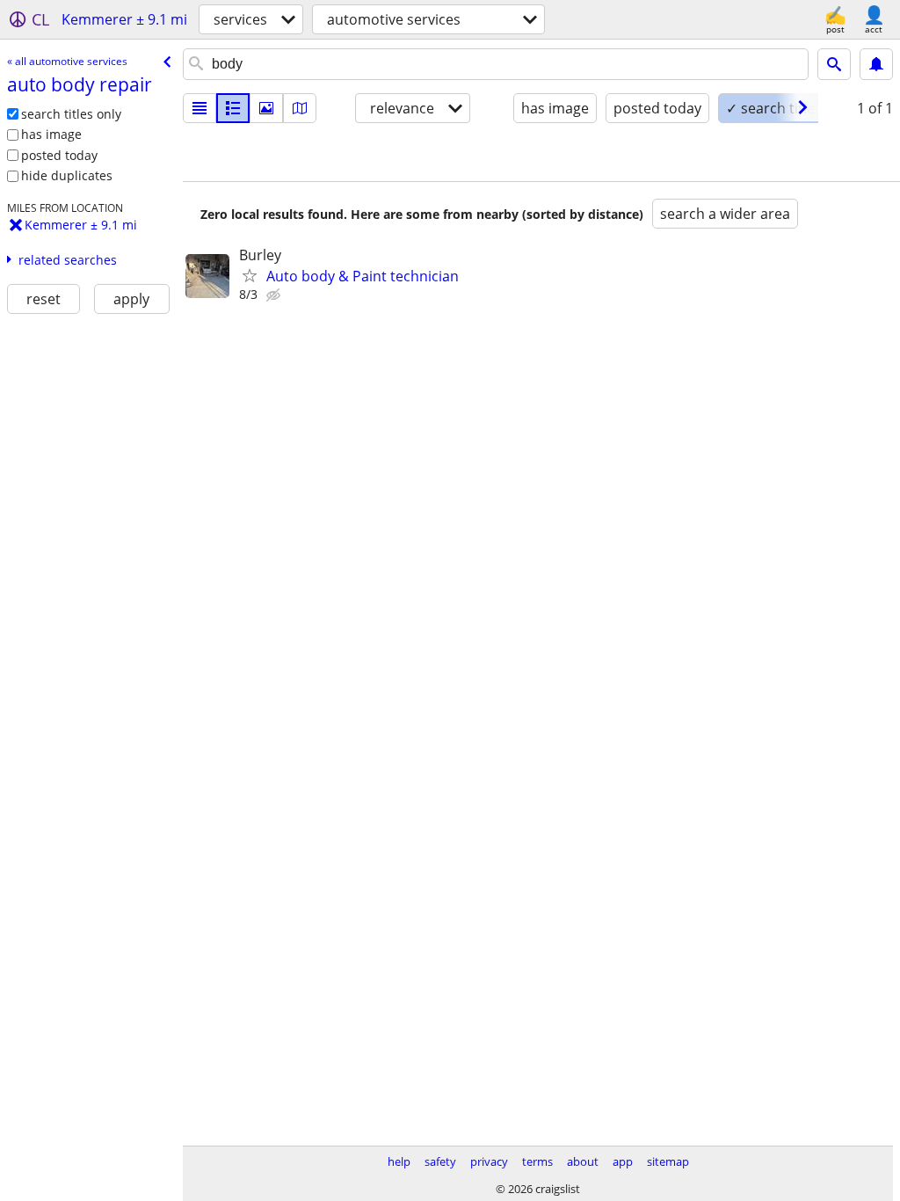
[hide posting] (275, 295)
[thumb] (233, 108)
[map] (299, 108)
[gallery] (266, 108)
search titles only (71, 114)
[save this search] (876, 64)
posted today (59, 155)
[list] (199, 108)
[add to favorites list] (249, 275)
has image (51, 134)
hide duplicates (66, 175)
